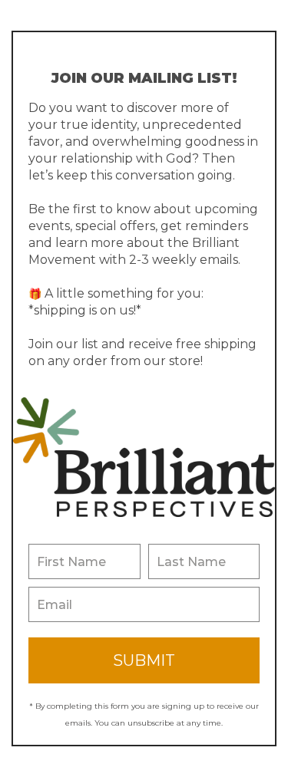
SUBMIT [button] (144, 660)
